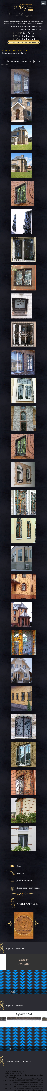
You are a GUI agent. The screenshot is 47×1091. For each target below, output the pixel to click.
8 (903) (23, 38)
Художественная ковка (28, 888)
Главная (6, 50)
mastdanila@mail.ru (30, 29)
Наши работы (20, 50)
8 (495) (23, 35)
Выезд (20, 866)
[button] (43, 3)
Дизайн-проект (24, 880)
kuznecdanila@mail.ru (29, 26)
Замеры (20, 873)
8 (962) (23, 32)
